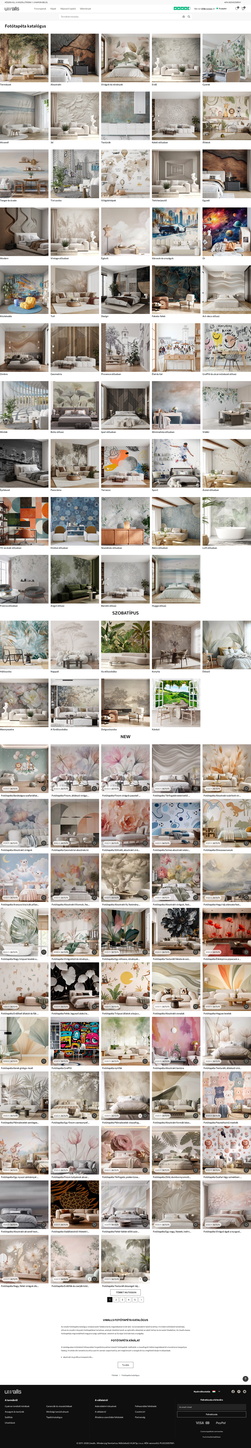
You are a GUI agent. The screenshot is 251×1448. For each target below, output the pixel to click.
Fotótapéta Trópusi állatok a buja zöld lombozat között (121, 1013)
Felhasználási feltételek (146, 1406)
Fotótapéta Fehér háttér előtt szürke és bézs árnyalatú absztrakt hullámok (121, 1231)
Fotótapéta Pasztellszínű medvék (221, 1122)
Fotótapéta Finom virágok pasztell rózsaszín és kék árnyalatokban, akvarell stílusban (121, 795)
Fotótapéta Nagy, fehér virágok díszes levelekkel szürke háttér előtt (20, 1286)
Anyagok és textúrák (14, 1411)
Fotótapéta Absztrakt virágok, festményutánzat (172, 904)
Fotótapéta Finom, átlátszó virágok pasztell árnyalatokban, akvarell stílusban (71, 795)
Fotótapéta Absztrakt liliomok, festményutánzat (71, 904)
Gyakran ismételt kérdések (17, 1406)
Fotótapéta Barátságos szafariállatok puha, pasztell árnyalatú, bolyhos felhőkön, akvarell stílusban (20, 795)
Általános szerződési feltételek (109, 1417)
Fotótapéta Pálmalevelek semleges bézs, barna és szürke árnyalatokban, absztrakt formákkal (20, 1122)
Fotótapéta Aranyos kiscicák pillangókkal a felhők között (20, 904)
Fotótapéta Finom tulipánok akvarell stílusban (71, 1177)
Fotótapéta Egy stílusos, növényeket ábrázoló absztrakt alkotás (121, 959)
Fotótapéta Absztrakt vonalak (168, 1013)
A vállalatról (100, 1411)
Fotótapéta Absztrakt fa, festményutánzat (121, 904)
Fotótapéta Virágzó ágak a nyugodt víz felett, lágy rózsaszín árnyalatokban (223, 1231)
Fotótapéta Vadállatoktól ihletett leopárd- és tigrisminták (71, 1231)
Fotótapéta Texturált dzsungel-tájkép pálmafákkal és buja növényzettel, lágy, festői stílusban (121, 1286)
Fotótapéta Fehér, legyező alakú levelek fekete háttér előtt (71, 1013)
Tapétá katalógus (54, 1417)
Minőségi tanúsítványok (57, 1411)
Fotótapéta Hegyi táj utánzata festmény (223, 904)
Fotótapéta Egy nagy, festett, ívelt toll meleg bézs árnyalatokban (172, 1231)
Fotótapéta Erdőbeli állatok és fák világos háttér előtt (20, 1013)
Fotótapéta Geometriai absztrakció (70, 850)
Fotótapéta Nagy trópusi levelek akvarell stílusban (20, 959)
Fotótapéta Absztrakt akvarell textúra (20, 1231)
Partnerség (140, 1417)
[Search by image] (184, 17)
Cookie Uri (140, 1411)
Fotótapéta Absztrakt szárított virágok (223, 795)
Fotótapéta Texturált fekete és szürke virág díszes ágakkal (172, 959)
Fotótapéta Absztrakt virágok (16, 850)
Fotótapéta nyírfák (112, 1068)
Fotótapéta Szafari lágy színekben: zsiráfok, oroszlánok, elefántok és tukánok (223, 1177)
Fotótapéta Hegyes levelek (217, 1013)
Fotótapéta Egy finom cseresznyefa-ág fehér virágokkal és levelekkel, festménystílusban (71, 1122)
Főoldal (115, 1375)
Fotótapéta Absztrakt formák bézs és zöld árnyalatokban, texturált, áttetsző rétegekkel (172, 1122)
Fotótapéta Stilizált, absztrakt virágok (121, 850)
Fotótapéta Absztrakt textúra (168, 1068)
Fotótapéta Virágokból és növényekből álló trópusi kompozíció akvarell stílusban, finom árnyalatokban (71, 959)
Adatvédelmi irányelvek (105, 1406)
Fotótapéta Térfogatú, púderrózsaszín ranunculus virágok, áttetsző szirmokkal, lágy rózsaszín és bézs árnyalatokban (121, 1177)
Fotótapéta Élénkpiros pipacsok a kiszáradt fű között (223, 959)
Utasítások (10, 1422)
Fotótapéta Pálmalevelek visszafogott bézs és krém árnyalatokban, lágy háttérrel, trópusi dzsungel (121, 1122)
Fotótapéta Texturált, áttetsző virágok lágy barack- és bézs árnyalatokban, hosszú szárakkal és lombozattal (223, 1068)
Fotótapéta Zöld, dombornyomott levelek (172, 1177)
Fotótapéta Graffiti (62, 1068)
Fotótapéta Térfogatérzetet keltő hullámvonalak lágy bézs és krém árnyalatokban (172, 795)
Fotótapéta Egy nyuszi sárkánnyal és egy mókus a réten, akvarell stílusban (20, 1177)
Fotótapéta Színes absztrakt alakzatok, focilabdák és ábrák (172, 850)
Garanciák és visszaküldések (59, 1406)
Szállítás (9, 1417)
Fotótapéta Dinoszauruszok (218, 850)
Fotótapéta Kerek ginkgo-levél (17, 1068)
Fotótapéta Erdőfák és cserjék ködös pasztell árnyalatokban (71, 1286)
